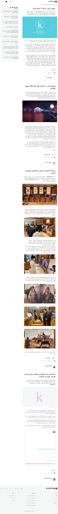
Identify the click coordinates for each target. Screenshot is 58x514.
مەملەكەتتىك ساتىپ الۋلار (31, 507)
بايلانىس (12, 500)
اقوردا (43, 4)
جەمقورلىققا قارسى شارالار (31, 505)
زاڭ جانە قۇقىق (47, 154)
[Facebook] (45, 73)
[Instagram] (54, 73)
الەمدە (56, 507)
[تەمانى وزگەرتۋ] (5, 2)
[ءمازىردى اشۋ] (2, 2)
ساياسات (55, 500)
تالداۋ (56, 502)
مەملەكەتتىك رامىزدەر (32, 502)
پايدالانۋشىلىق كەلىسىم (32, 498)
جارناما (13, 502)
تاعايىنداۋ (45, 4)
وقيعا (49, 4)
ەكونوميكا (55, 505)
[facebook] (15, 491)
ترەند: (56, 4)
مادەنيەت (53, 70)
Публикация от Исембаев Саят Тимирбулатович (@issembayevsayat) (40, 465)
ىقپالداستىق (48, 358)
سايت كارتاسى (11, 498)
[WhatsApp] (51, 73)
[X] (42, 73)
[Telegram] (48, 73)
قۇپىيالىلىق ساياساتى (32, 500)
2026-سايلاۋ (52, 4)
